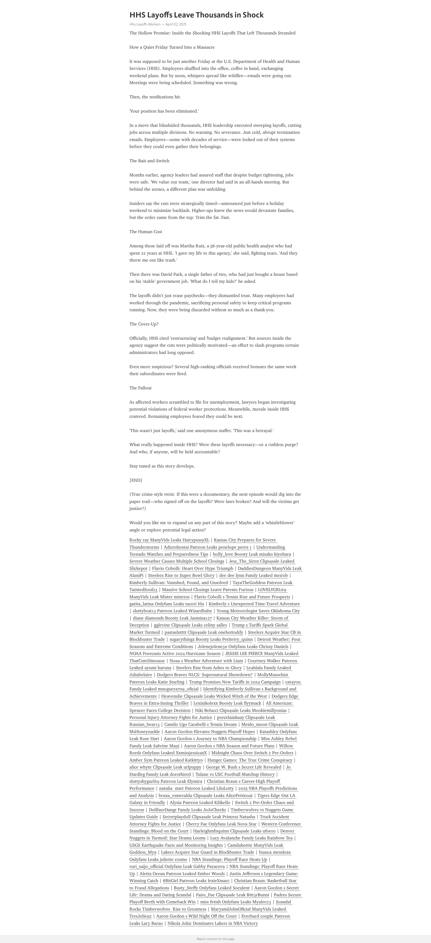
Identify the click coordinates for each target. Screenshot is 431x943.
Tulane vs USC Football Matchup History (235, 774)
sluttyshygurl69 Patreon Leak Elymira (165, 781)
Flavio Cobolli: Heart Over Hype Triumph (192, 568)
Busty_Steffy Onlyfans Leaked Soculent (212, 888)
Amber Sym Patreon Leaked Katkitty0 (166, 760)
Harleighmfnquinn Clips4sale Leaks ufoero (234, 831)
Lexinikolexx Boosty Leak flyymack (227, 703)
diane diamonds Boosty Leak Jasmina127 (172, 618)
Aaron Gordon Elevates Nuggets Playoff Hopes (210, 731)
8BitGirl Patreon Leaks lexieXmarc (196, 880)
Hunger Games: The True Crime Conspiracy (250, 760)
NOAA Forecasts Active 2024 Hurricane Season (174, 653)
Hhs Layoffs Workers (145, 24)
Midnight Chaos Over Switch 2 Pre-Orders (252, 753)
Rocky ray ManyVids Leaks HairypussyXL (169, 540)
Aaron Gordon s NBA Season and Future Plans (229, 746)
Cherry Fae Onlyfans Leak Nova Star (221, 824)
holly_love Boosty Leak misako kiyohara (252, 554)
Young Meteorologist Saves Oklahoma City (258, 611)
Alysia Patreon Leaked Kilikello (200, 802)
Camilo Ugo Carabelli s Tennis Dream (200, 724)
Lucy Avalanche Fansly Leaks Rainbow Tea (251, 838)
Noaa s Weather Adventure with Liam (206, 660)
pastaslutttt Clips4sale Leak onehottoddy (204, 632)
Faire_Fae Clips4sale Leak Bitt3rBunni (232, 895)
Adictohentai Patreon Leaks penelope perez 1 (208, 547)
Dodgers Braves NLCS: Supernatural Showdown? (205, 674)
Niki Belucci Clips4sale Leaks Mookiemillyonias (241, 710)
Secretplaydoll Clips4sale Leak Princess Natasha (209, 816)
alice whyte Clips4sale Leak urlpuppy (165, 767)
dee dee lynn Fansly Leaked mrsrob (253, 575)
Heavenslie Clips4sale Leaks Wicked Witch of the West (214, 696)
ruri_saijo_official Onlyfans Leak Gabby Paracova (177, 866)
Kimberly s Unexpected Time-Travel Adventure (254, 604)
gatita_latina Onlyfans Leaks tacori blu (166, 604)
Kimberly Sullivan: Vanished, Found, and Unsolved (178, 582)
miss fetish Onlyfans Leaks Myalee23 (235, 902)
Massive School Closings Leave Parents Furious (207, 589)
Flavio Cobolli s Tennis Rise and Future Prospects (242, 597)
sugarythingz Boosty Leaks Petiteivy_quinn (211, 639)
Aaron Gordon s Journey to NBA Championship (210, 738)
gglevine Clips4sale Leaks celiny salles (190, 625)
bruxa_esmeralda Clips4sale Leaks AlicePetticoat (206, 795)
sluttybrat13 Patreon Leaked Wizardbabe (172, 611)
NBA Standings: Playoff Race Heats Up (229, 859)
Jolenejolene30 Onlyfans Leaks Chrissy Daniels (243, 646)
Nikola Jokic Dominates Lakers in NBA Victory (213, 923)
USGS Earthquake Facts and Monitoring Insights (176, 845)
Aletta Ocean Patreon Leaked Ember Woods (182, 873)
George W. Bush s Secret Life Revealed (243, 767)
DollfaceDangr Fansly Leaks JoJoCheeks (187, 809)
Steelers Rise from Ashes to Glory (209, 667)
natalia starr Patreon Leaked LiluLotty (196, 788)
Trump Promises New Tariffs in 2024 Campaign (235, 682)
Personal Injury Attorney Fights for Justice (170, 717)
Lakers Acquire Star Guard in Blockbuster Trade (207, 852)
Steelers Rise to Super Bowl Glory (181, 575)
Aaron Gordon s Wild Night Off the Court (196, 916)
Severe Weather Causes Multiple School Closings (176, 561)
